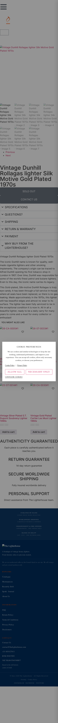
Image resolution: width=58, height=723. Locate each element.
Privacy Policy (22, 365)
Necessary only (39, 372)
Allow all (14, 372)
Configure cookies (13, 377)
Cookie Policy (9, 365)
